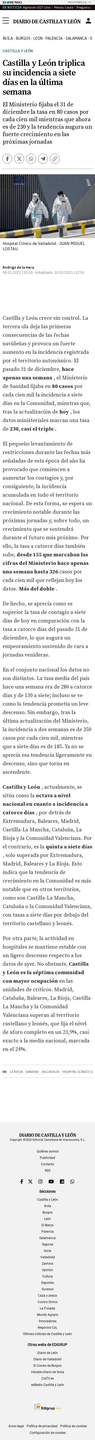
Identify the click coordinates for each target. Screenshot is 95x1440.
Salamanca (47, 1238)
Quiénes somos (48, 1151)
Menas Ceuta (63, 7)
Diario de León (47, 1353)
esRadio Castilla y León (47, 1385)
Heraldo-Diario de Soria (47, 1372)
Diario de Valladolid (47, 1359)
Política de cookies (73, 1426)
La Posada (47, 1308)
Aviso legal (16, 1426)
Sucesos (48, 1289)
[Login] (88, 21)
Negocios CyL (47, 1327)
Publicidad (47, 1158)
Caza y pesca (47, 1295)
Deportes (47, 1283)
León (47, 1219)
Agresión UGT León (37, 7)
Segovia (47, 1244)
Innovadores (47, 1321)
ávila (8, 38)
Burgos (47, 1212)
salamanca (76, 38)
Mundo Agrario (47, 1315)
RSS (47, 1170)
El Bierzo (47, 1225)
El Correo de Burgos (47, 1366)
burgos (23, 38)
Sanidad (32, 1072)
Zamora (47, 1263)
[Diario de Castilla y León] (46, 20)
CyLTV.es (47, 1378)
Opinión (47, 1270)
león (38, 38)
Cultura (47, 1276)
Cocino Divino (48, 1302)
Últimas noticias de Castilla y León (47, 1334)
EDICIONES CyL (77, 2)
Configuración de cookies (48, 1433)
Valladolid (50, 1072)
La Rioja (16, 1072)
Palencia (47, 1231)
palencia (54, 38)
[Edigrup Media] (47, 1407)
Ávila (47, 1206)
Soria (47, 1251)
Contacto (47, 1164)
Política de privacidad (42, 1426)
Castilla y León (18, 51)
